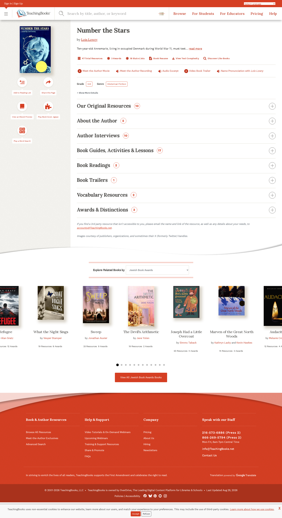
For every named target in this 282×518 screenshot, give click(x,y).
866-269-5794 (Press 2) (222, 437)
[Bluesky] (150, 496)
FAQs (88, 456)
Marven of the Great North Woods (231, 334)
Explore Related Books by (109, 270)
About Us (148, 438)
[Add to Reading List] (22, 82)
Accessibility (132, 496)
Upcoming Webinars (96, 438)
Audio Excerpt (170, 71)
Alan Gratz (7, 338)
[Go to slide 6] (138, 365)
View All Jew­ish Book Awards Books (141, 377)
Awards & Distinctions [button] (106, 210)
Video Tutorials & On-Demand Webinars (108, 432)
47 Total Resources (91, 58)
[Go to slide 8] (147, 365)
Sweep (96, 332)
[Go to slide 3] (125, 365)
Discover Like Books (218, 58)
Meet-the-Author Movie (96, 71)
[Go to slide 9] (151, 365)
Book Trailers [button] (96, 180)
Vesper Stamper (52, 338)
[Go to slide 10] (155, 365)
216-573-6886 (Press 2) (221, 432)
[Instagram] (165, 496)
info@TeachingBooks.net (218, 449)
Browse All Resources (38, 432)
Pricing (257, 13)
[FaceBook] (145, 496)
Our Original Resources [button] (108, 106)
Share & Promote (94, 450)
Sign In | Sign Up (13, 3)
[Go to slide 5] (134, 365)
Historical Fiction (116, 84)
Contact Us (209, 455)
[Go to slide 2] (121, 365)
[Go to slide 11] (159, 365)
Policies (119, 496)
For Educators (232, 13)
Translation (217, 475)
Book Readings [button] (97, 165)
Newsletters (150, 450)
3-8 (89, 84)
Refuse (146, 513)
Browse (179, 13)
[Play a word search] (22, 130)
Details (87, 92)
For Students (203, 13)
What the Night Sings (50, 332)
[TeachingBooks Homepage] (31, 13)
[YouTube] (160, 496)
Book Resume (160, 58)
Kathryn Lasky (222, 342)
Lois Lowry (89, 40)
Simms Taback (188, 342)
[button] (6, 13)
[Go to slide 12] (164, 365)
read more (195, 48)
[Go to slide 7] (142, 365)
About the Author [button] (100, 121)
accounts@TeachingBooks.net (94, 228)
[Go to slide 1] (117, 365)
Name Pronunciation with (242, 71)
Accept (135, 513)
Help (273, 13)
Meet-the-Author (136, 71)
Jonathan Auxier (97, 338)
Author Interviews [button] (102, 136)
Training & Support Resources (102, 444)
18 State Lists (137, 58)
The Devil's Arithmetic (141, 332)
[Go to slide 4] (130, 365)
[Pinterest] (155, 496)
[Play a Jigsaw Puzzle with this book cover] (48, 106)
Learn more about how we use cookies (252, 509)
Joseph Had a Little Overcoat (186, 334)
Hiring (146, 444)
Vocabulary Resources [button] (106, 195)
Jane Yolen (143, 338)
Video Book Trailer (199, 71)
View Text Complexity (187, 58)
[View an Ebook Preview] (22, 106)
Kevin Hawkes (244, 342)
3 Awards (116, 58)
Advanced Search (36, 444)
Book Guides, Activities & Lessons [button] (119, 150)
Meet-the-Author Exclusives (42, 438)
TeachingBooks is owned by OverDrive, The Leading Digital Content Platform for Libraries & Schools (145, 490)
